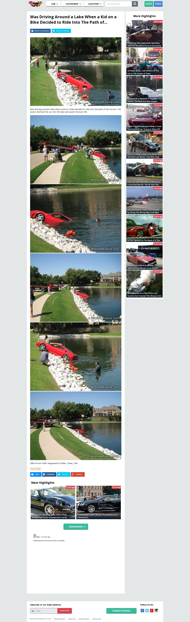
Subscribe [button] (64, 610)
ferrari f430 (35, 469)
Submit (149, 3)
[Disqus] (75, 560)
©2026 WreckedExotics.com (40, 619)
